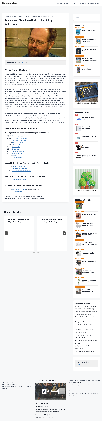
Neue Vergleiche (79, 398)
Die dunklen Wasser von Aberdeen (23, 136)
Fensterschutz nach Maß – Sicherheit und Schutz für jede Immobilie (84, 316)
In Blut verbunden (17, 153)
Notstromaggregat (40, 411)
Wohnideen (78, 382)
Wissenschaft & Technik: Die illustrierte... (89, 49)
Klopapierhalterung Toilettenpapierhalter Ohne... (88, 252)
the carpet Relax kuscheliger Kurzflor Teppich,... (88, 290)
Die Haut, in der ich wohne (89, 214)
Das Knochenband (18, 151)
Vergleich (48, 414)
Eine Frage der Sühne (19, 179)
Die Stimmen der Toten (19, 168)
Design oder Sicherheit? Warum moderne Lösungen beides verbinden (85, 324)
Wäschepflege (45, 417)
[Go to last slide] (6, 233)
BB (36, 407)
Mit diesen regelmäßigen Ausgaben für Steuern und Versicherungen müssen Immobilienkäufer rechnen (86, 308)
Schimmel (56, 411)
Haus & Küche (56, 407)
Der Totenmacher (17, 192)
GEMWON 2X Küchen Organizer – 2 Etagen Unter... (88, 271)
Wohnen (84, 204)
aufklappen (23, 62)
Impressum (72, 398)
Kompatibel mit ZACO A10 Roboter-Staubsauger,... (89, 156)
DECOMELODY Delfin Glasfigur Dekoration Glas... (88, 118)
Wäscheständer (52, 417)
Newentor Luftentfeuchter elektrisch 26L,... (89, 127)
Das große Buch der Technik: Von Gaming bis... (89, 59)
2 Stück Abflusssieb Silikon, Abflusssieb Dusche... (87, 224)
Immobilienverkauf (93, 3)
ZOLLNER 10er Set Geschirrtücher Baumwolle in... (89, 243)
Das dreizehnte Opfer (19, 166)
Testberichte (38, 415)
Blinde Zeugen (16, 144)
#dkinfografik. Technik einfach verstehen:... (88, 31)
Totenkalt (15, 155)
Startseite (59, 3)
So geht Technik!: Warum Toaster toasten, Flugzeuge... (89, 40)
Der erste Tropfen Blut (19, 140)
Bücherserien (43, 407)
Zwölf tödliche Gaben (19, 189)
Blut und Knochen (17, 142)
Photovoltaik (49, 411)
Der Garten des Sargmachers (21, 171)
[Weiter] (64, 233)
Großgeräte (51, 407)
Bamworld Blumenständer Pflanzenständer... (89, 281)
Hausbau (85, 384)
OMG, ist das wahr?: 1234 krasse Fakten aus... (89, 68)
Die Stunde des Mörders (20, 138)
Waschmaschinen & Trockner (59, 415)
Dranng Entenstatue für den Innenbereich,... (88, 146)
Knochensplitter (17, 149)
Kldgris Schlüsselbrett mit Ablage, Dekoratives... (89, 262)
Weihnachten (38, 417)
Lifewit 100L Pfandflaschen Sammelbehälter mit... (89, 233)
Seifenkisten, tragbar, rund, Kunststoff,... (89, 137)
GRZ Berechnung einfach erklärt (85, 351)
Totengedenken (17, 157)
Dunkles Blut (16, 147)
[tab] (32, 252)
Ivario (50, 409)
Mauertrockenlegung (59, 409)
